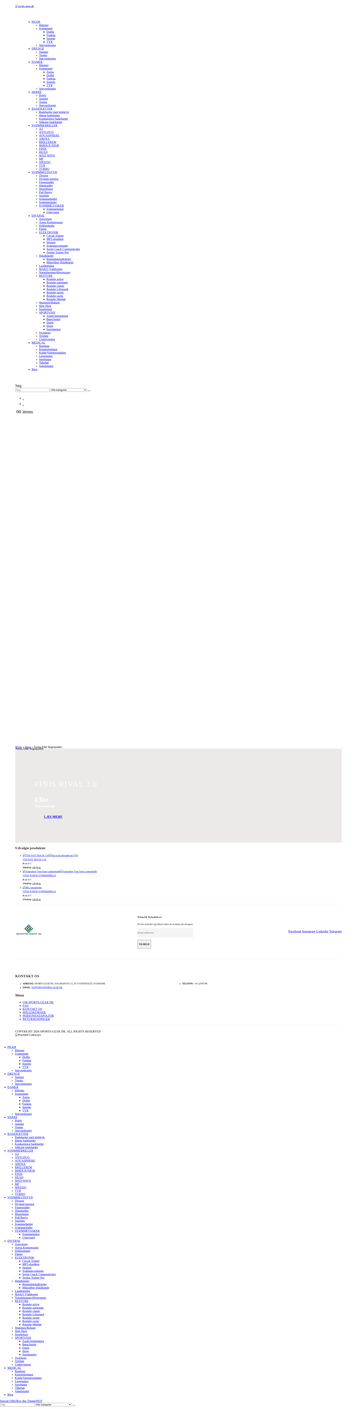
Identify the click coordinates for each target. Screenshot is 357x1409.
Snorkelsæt (45, 309)
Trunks (43, 55)
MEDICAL (38, 342)
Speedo (50, 38)
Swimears (45, 332)
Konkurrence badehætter (53, 118)
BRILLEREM (47, 142)
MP (41, 158)
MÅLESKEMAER (34, 1012)
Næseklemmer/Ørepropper (54, 272)
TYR (49, 41)
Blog (34, 369)
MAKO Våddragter (50, 269)
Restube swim (54, 295)
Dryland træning (48, 178)
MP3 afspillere (55, 239)
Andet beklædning (57, 315)
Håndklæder (46, 255)
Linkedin (322, 931)
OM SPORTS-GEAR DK (38, 1002)
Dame (50, 322)
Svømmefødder (48, 199)
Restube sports (55, 292)
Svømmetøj (45, 28)
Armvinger (45, 219)
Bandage (44, 346)
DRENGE (38, 48)
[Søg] (88, 390)
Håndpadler (46, 185)
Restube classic (55, 285)
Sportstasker (53, 329)
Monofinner (46, 188)
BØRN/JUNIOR (49, 145)
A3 (41, 128)
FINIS (42, 148)
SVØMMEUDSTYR (44, 172)
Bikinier (44, 25)
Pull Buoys (45, 192)
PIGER (36, 21)
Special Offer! (8, 1401)
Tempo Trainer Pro (57, 252)
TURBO (44, 168)
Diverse (43, 175)
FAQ (26, 1005)
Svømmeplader (48, 202)
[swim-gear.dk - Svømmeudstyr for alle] (24, 6)
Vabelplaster (46, 366)
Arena (50, 72)
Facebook (294, 931)
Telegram (335, 931)
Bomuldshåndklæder (58, 259)
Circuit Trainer (55, 235)
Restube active (55, 279)
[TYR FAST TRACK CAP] (182, 856)
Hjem (18, 747)
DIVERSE (38, 215)
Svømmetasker (55, 209)
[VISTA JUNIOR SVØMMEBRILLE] (182, 872)
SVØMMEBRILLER (44, 125)
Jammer (43, 51)
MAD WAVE (47, 155)
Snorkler (44, 195)
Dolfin (50, 31)
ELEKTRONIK (48, 232)
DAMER (37, 61)
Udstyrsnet (52, 212)
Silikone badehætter (50, 122)
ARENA (44, 138)
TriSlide (43, 336)
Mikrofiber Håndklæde (59, 262)
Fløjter (43, 229)
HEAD (43, 152)
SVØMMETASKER (51, 205)
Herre (49, 326)
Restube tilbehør (56, 299)
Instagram (309, 931)
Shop (28, 747)
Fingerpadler (46, 182)
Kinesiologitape (48, 349)
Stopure (51, 242)
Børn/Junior (53, 319)
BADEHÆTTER (42, 108)
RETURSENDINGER (36, 1019)
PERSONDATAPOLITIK (38, 1015)
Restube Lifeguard (57, 289)
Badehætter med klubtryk (54, 112)
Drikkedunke (46, 225)
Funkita (50, 35)
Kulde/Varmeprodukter (52, 352)
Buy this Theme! (29, 1401)
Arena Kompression (51, 222)
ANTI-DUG (46, 132)
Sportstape (45, 359)
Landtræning (46, 265)
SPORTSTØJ (47, 312)
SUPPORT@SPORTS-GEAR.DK (47, 987)
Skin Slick (45, 305)
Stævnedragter (47, 45)
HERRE (37, 92)
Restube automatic (57, 282)
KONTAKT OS (32, 1009)
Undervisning (47, 339)
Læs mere (53, 817)
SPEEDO (45, 162)
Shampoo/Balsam (49, 302)
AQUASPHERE (49, 135)
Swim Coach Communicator (63, 249)
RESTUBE (46, 275)
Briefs (42, 95)
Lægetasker (46, 356)
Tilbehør (44, 362)
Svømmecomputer (57, 245)
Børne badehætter (49, 115)
